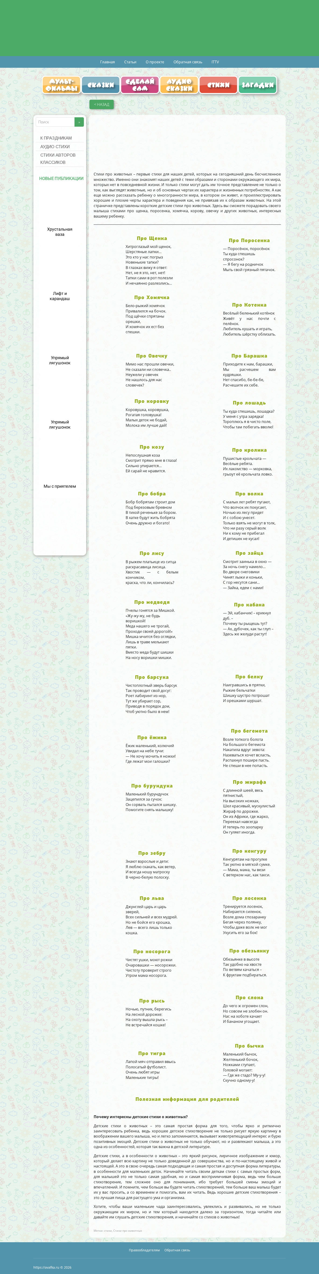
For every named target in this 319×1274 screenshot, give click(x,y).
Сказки (101, 85)
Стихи (218, 85)
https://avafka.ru (46, 1267)
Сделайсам (140, 85)
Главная (107, 61)
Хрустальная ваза (59, 232)
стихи (108, 1231)
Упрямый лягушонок (60, 360)
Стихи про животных (127, 1231)
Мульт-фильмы (62, 85)
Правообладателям (144, 1250)
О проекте (155, 61)
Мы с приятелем (60, 486)
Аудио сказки (179, 85)
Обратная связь (188, 61)
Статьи (130, 61)
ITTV (215, 61)
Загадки (257, 85)
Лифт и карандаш (60, 296)
